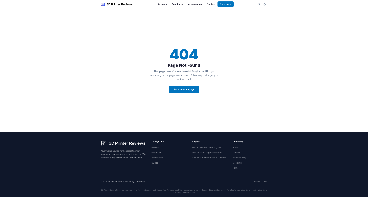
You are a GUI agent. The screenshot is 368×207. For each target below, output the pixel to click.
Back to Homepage (184, 89)
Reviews (162, 4)
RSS (265, 181)
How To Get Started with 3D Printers (209, 157)
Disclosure (238, 163)
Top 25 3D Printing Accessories (207, 152)
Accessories (195, 4)
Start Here (225, 4)
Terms (235, 168)
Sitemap (257, 181)
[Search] (258, 4)
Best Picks (177, 4)
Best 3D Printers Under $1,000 (206, 147)
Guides (211, 4)
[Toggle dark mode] (264, 4)
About (235, 147)
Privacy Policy (239, 157)
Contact (236, 152)
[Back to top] (360, 202)
